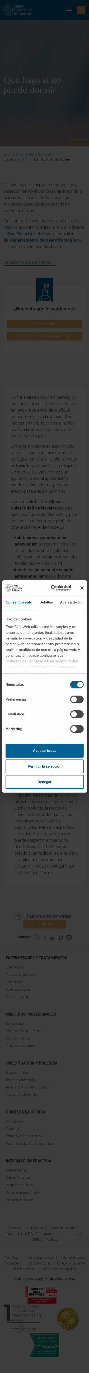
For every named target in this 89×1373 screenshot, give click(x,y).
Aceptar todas (44, 751)
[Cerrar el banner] (82, 588)
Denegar (44, 782)
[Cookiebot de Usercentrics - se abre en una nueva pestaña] (53, 588)
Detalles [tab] (46, 602)
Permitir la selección (44, 766)
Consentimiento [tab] (18, 602)
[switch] (77, 699)
